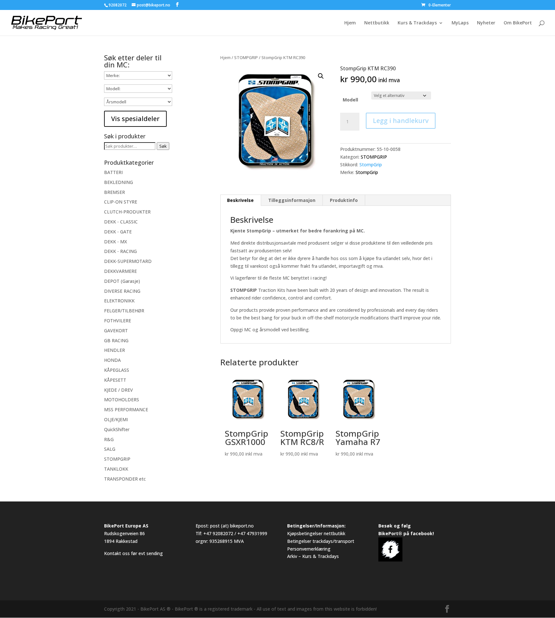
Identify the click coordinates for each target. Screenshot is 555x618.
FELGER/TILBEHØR (124, 311)
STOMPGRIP (246, 57)
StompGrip (370, 164)
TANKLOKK (116, 469)
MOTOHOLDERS (121, 399)
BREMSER (114, 192)
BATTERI (113, 172)
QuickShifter (116, 429)
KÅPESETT (115, 380)
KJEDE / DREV (118, 390)
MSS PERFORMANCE (126, 409)
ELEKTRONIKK (119, 301)
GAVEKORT (116, 330)
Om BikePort (518, 23)
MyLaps (460, 23)
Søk (163, 146)
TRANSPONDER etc (125, 479)
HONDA (112, 360)
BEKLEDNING (118, 182)
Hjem (350, 23)
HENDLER (114, 350)
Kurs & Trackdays (417, 23)
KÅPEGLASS (116, 370)
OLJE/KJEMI (116, 419)
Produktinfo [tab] (344, 200)
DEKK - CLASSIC (121, 222)
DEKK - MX (115, 242)
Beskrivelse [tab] (240, 200)
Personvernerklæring (308, 549)
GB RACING (116, 340)
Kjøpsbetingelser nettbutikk (316, 533)
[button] (321, 76)
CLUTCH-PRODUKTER (127, 212)
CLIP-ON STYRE (120, 202)
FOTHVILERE (117, 321)
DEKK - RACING (120, 251)
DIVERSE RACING (122, 291)
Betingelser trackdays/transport (320, 541)
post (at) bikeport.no (232, 526)
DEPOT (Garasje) (122, 281)
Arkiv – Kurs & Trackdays (313, 556)
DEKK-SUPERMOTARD (128, 261)
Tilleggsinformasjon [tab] (291, 200)
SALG (109, 449)
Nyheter (486, 23)
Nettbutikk (376, 23)
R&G (109, 439)
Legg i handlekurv (400, 120)
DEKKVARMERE (120, 271)
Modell (350, 100)
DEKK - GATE (118, 232)
